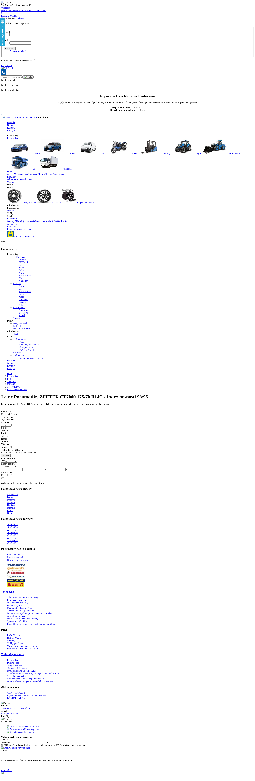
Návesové (12, 179)
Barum (10, 497)
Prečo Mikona (13, 635)
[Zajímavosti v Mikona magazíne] (23, 729)
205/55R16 (12, 527)
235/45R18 (12, 538)
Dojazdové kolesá (85, 202)
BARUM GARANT (17, 698)
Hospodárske (233, 153)
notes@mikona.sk (9, 713)
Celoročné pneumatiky (17, 560)
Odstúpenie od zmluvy (17, 602)
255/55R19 (12, 543)
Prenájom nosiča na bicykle (20, 229)
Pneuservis (12, 218)
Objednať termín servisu (25, 236)
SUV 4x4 (71, 153)
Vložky (10, 182)
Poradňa (11, 122)
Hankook (11, 505)
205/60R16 (12, 532)
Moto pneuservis (43, 221)
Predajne (11, 130)
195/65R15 (12, 524)
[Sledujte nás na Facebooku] (20, 732)
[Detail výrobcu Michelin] (16, 577)
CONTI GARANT (16, 692)
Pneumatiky (12, 138)
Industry (166, 153)
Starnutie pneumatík (16, 676)
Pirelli (10, 510)
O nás (10, 125)
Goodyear (11, 513)
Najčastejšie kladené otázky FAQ (22, 618)
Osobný (11, 221)
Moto (134, 153)
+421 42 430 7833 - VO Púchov (22, 117)
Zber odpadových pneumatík (20, 610)
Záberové (21, 179)
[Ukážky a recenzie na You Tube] (23, 726)
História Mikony (14, 638)
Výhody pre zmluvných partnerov (23, 646)
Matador (11, 500)
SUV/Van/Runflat (59, 221)
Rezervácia (6, 770)
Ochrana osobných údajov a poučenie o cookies (29, 613)
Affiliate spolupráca (16, 616)
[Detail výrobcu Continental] (16, 570)
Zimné (29, 179)
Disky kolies (13, 662)
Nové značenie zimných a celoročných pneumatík (30, 681)
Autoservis (12, 224)
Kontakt (11, 127)
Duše (9, 171)
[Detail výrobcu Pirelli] (15, 586)
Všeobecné (7, 591)
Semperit (11, 502)
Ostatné (10, 210)
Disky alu (57, 202)
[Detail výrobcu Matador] (16, 573)
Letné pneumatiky (15, 554)
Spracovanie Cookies (17, 621)
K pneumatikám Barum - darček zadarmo (26, 695)
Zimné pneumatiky (16, 557)
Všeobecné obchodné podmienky (22, 597)
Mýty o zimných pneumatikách (21, 670)
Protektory (12, 176)
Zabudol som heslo (18, 51)
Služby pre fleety (15, 643)
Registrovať (6, 65)
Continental (12, 494)
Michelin (11, 508)
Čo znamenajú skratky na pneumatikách (25, 678)
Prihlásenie (19, 18)
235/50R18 (12, 540)
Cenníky (11, 640)
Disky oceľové (29, 202)
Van (103, 153)
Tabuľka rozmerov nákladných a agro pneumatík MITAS (33, 673)
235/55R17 (12, 535)
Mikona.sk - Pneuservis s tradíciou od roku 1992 (23, 10)
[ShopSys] (15, 747)
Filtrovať (5, 455)
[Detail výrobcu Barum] (16, 565)
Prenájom (11, 226)
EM (34, 168)
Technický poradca (12, 654)
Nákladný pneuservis (25, 221)
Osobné (36, 153)
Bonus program (14, 605)
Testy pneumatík (14, 665)
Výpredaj (5, 7)
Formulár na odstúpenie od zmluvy (23, 648)
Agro (199, 153)
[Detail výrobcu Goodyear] (16, 581)
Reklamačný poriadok (17, 600)
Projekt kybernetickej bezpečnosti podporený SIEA (31, 624)
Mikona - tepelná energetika (20, 608)
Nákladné (67, 168)
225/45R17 (12, 530)
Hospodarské (23, 174)
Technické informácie (17, 668)
